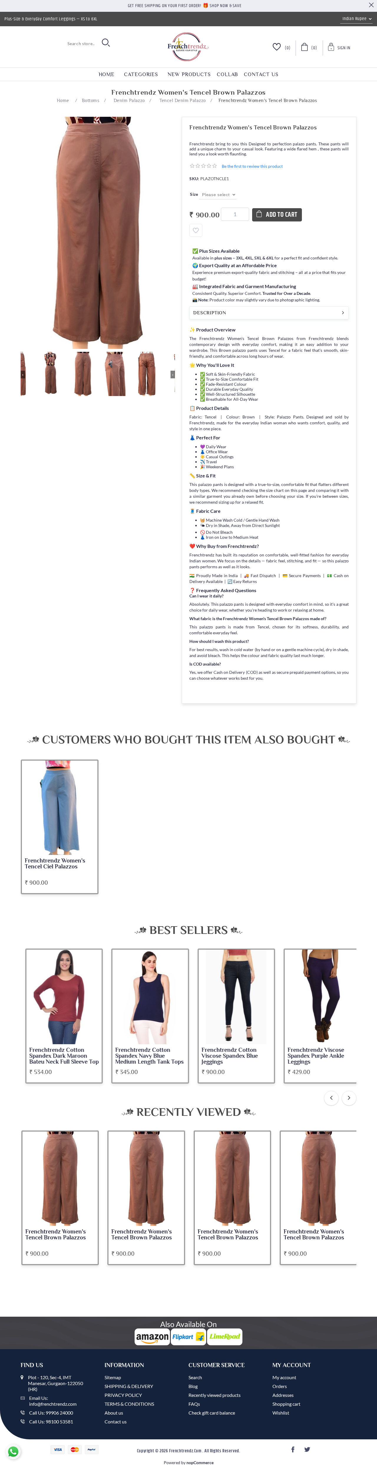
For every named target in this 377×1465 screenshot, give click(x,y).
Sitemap (113, 1377)
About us (114, 1412)
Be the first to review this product (252, 166)
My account (284, 1377)
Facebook (293, 1451)
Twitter (307, 1451)
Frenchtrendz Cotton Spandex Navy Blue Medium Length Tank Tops (145, 1056)
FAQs (194, 1404)
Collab (227, 74)
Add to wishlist (195, 230)
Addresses (283, 1395)
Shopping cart (286, 1404)
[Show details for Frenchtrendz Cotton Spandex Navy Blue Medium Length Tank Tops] (146, 997)
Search (195, 1377)
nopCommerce (200, 1462)
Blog (193, 1386)
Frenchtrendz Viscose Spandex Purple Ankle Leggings (312, 1056)
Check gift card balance (211, 1412)
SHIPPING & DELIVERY (129, 1386)
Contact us (261, 74)
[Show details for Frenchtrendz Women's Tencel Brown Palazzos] (60, 1178)
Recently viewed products (214, 1395)
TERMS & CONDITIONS (129, 1404)
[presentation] (331, 1098)
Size (194, 194)
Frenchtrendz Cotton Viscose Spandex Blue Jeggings (226, 1056)
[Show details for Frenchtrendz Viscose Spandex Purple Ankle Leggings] (318, 997)
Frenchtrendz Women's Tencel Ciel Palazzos (55, 864)
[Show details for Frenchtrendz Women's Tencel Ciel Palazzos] (59, 808)
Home (107, 74)
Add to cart (281, 215)
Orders (279, 1386)
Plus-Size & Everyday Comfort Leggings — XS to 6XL (50, 19)
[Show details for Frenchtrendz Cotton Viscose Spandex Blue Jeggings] (232, 997)
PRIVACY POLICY (123, 1395)
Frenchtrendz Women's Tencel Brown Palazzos (55, 1235)
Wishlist (280, 1412)
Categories (141, 74)
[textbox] (59, 43)
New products (189, 74)
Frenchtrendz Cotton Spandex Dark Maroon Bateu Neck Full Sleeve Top (60, 1056)
